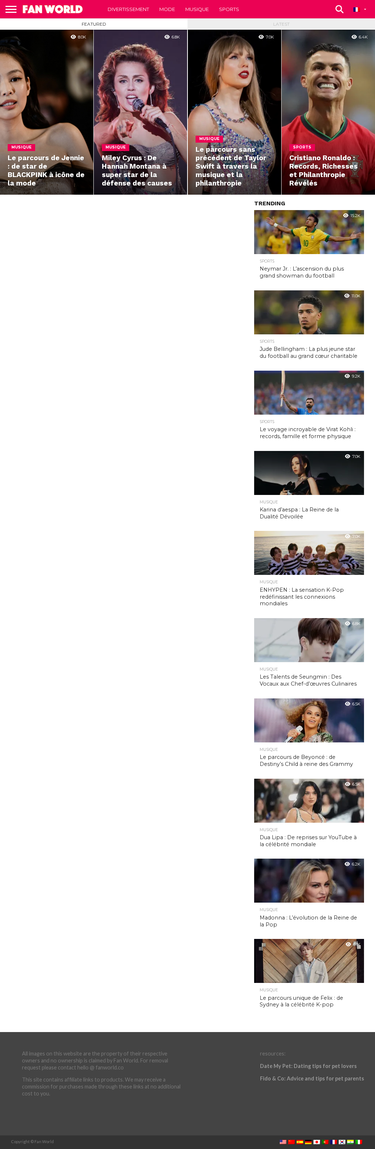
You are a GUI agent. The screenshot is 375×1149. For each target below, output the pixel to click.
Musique (197, 9)
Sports (229, 9)
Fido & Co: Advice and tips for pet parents (312, 1078)
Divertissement (128, 9)
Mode (167, 9)
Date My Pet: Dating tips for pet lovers (308, 1066)
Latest (281, 24)
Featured (94, 24)
